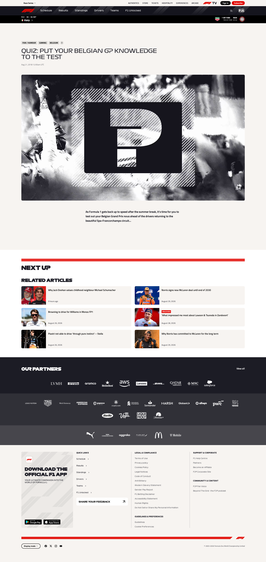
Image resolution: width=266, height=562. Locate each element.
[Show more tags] (62, 42)
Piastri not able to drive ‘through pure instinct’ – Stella (75, 334)
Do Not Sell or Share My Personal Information (156, 508)
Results (63, 10)
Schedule (46, 10)
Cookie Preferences (144, 527)
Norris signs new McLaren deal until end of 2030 (186, 290)
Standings (81, 10)
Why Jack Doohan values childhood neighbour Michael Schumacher (82, 290)
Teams (114, 10)
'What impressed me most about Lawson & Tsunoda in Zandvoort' (195, 315)
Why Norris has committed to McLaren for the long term (190, 334)
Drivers (99, 10)
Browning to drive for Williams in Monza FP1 (70, 312)
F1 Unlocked (133, 10)
